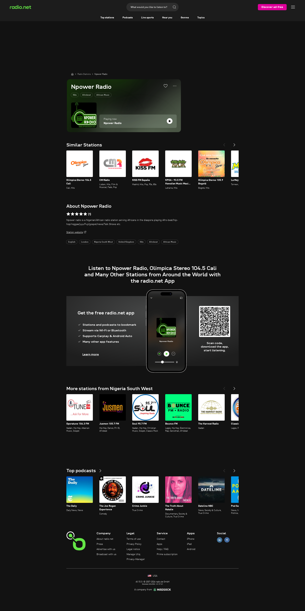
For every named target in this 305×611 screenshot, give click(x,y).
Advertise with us (106, 549)
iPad (189, 544)
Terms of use (134, 539)
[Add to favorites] (165, 86)
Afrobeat (86, 95)
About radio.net (105, 539)
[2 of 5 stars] (72, 214)
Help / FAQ (162, 549)
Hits (75, 95)
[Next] (234, 143)
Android (191, 549)
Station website (74, 232)
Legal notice (133, 549)
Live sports (147, 17)
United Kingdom (126, 242)
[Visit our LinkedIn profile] (219, 540)
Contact (161, 539)
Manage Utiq (133, 554)
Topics (201, 17)
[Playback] (169, 121)
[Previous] (224, 143)
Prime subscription (167, 554)
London (84, 242)
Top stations (107, 17)
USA (154, 576)
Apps (159, 544)
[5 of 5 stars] (85, 214)
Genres (185, 17)
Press (100, 544)
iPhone (190, 539)
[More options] (175, 86)
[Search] (174, 7)
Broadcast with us (106, 554)
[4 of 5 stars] (81, 214)
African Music (102, 95)
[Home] (72, 74)
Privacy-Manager (136, 559)
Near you (167, 17)
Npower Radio (113, 123)
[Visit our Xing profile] (227, 540)
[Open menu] (293, 7)
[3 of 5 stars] (77, 214)
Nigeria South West (103, 242)
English (71, 242)
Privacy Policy (134, 544)
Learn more (90, 354)
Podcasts (127, 17)
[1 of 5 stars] (68, 214)
